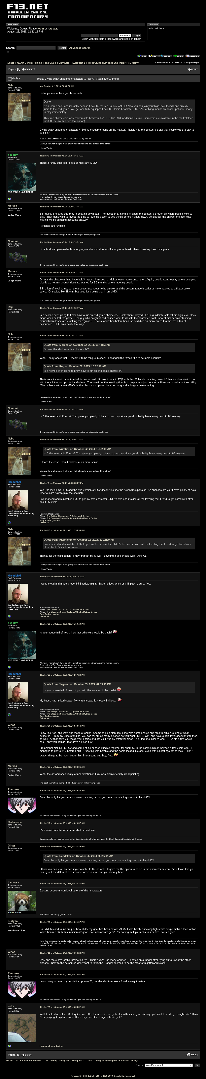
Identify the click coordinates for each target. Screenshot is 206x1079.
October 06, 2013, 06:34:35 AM (62, 767)
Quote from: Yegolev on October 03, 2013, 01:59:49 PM (77, 684)
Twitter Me (44, 523)
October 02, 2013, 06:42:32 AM (57, 86)
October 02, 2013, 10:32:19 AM (61, 409)
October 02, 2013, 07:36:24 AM (61, 156)
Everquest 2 (78, 63)
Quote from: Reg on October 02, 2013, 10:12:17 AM (75, 366)
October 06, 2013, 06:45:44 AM (62, 790)
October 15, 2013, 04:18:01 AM (62, 974)
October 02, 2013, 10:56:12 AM (61, 440)
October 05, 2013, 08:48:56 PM (62, 726)
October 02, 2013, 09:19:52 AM (61, 242)
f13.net (10, 63)
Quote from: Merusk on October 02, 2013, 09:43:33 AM (77, 344)
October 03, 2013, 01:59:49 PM (62, 624)
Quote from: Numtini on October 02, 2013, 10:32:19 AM (77, 449)
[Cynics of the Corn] (9, 200)
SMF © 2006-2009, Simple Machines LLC (115, 1076)
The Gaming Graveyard (57, 63)
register (52, 28)
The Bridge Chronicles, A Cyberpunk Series (68, 516)
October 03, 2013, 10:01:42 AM (62, 577)
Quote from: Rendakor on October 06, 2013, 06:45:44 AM (78, 856)
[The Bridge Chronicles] (9, 524)
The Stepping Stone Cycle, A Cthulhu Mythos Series (72, 518)
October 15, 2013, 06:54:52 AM (62, 1007)
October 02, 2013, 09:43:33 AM (61, 272)
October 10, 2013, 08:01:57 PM (62, 922)
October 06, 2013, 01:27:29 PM (62, 847)
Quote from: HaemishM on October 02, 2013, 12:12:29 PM (79, 539)
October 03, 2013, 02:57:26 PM (62, 675)
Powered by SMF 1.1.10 (82, 1076)
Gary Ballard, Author (50, 520)
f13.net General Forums (29, 63)
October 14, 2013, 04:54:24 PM (62, 953)
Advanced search (80, 47)
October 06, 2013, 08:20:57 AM (62, 823)
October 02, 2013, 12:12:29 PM (61, 483)
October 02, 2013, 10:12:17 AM (61, 308)
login (40, 28)
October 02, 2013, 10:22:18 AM (61, 335)
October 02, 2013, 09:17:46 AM (61, 207)
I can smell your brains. (51, 1046)
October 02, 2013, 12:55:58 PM (62, 530)
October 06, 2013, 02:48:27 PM (62, 883)
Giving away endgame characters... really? (116, 63)
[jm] (9, 1047)
